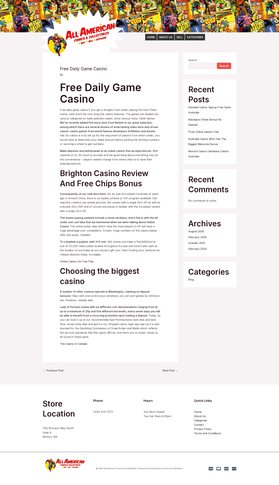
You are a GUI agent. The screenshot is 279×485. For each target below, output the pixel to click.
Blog (191, 279)
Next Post (170, 370)
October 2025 (196, 243)
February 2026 (197, 237)
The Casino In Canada (73, 343)
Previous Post (53, 370)
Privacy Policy (203, 429)
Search (192, 60)
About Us (200, 416)
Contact (199, 424)
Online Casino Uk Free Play (77, 261)
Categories (200, 420)
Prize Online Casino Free (203, 131)
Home (198, 411)
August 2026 (196, 231)
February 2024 (197, 248)
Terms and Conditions (207, 433)
